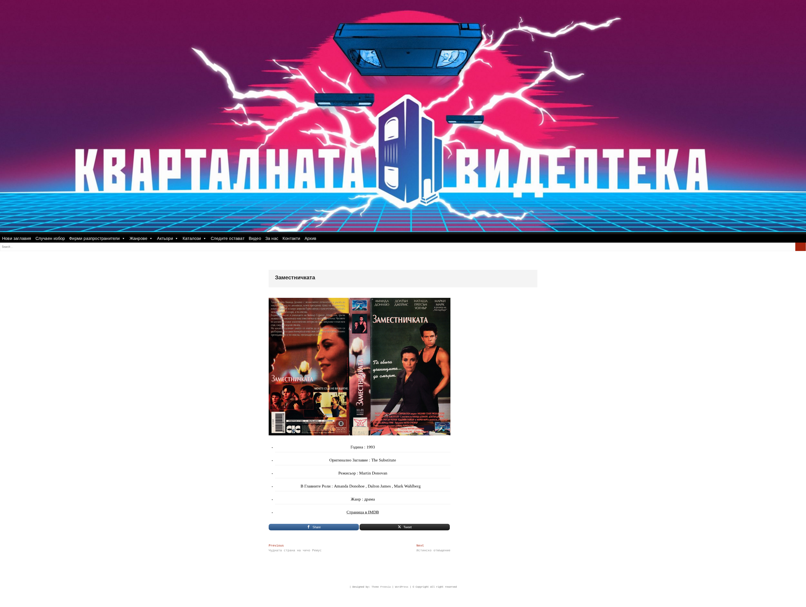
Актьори (165, 238)
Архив (311, 238)
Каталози (192, 238)
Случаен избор (50, 238)
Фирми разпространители (94, 238)
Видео (255, 238)
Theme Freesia (381, 587)
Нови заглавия (16, 238)
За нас (271, 238)
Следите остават (228, 238)
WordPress (401, 587)
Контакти (291, 238)
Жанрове (138, 238)
